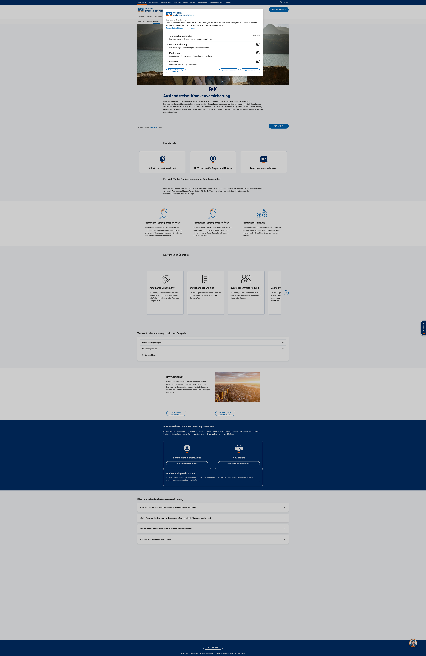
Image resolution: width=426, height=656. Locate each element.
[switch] (258, 44)
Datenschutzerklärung (175, 28)
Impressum (191, 28)
